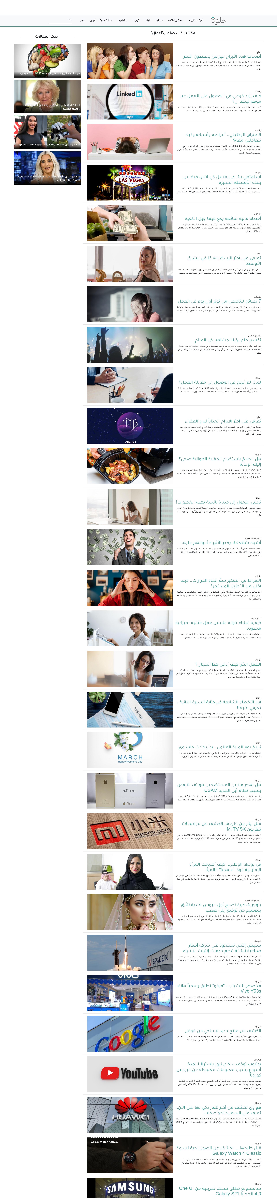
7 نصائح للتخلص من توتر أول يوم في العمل (219, 302)
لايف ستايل (196, 20)
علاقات (257, 214)
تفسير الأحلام (254, 336)
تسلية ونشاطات (253, 539)
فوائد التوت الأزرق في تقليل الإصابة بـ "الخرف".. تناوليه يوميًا (49, 73)
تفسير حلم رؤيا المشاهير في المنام (228, 340)
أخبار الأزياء (256, 619)
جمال (160, 20)
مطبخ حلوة (106, 20)
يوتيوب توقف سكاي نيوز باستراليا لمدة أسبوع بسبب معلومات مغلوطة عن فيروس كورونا (218, 1070)
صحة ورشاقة (176, 20)
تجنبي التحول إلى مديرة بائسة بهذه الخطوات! (218, 502)
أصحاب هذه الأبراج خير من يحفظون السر (222, 57)
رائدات (258, 92)
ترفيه (136, 20)
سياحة (258, 173)
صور (83, 20)
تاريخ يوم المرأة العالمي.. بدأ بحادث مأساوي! (219, 747)
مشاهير (123, 20)
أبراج (259, 52)
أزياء (148, 20)
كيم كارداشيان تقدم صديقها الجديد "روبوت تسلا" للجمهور (49, 145)
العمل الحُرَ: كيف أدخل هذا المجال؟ (228, 665)
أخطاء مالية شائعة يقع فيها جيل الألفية (223, 219)
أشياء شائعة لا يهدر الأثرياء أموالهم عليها (221, 543)
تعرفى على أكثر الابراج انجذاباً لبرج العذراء (223, 421)
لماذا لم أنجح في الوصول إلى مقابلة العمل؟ (220, 383)
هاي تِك (257, 455)
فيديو (92, 20)
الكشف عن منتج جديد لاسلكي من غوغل (223, 1031)
